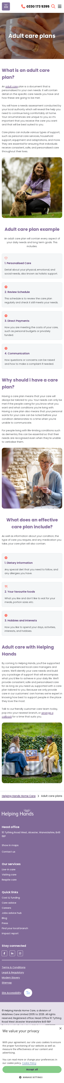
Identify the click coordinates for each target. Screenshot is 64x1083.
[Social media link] (4, 953)
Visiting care (9, 874)
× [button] (60, 1028)
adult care (11, 86)
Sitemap (7, 982)
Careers (6, 908)
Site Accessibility (11, 992)
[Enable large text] (28, 993)
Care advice (9, 902)
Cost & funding (11, 897)
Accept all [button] (32, 1069)
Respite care (9, 879)
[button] (32, 1077)
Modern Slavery (11, 977)
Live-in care (8, 869)
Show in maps (10, 845)
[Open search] (53, 6)
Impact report (10, 933)
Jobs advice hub (12, 913)
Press (5, 923)
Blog (4, 918)
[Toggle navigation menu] (59, 6)
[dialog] (32, 1054)
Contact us (8, 851)
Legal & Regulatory (13, 972)
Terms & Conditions (13, 967)
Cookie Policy (29, 1063)
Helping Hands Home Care (19, 796)
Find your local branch (15, 928)
